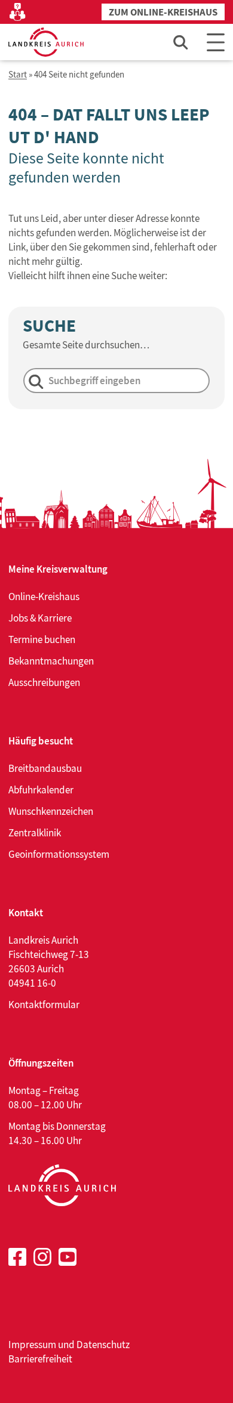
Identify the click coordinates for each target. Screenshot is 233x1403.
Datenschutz (103, 1344)
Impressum (32, 1344)
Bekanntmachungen (51, 660)
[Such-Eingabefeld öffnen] (181, 42)
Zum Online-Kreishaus (163, 12)
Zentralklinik (34, 832)
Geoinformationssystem (58, 854)
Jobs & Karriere (40, 618)
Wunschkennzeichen (50, 811)
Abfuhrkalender (40, 789)
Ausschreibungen (44, 682)
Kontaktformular (43, 1004)
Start (17, 75)
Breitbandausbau (45, 768)
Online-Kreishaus (43, 596)
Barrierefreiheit (40, 1358)
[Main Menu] (215, 42)
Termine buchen (41, 639)
